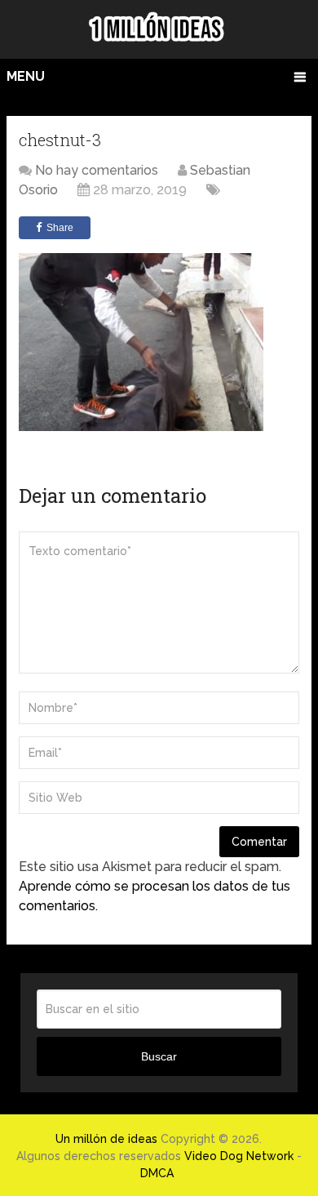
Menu (26, 76)
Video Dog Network (239, 1156)
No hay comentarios (96, 170)
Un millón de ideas (106, 1138)
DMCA (157, 1173)
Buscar (159, 1056)
